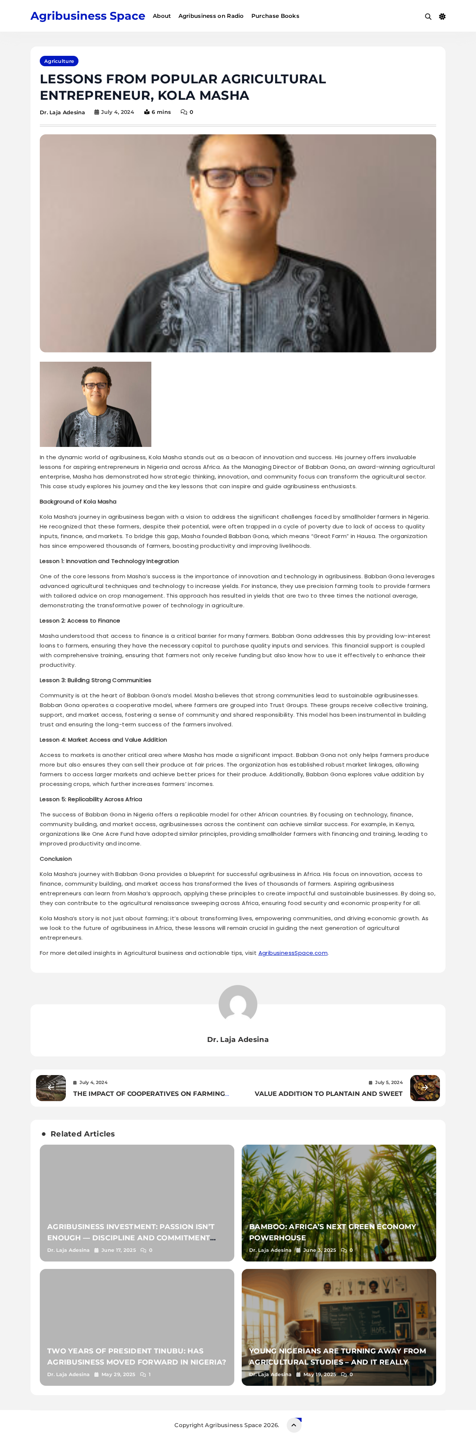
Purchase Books (275, 15)
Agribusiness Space (87, 16)
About (162, 15)
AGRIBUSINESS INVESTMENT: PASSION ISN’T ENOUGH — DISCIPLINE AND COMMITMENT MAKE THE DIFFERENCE (131, 1237)
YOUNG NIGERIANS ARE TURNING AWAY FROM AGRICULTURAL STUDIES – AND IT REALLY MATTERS (337, 1362)
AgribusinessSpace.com (293, 953)
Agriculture (59, 61)
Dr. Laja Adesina (63, 112)
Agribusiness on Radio (211, 15)
